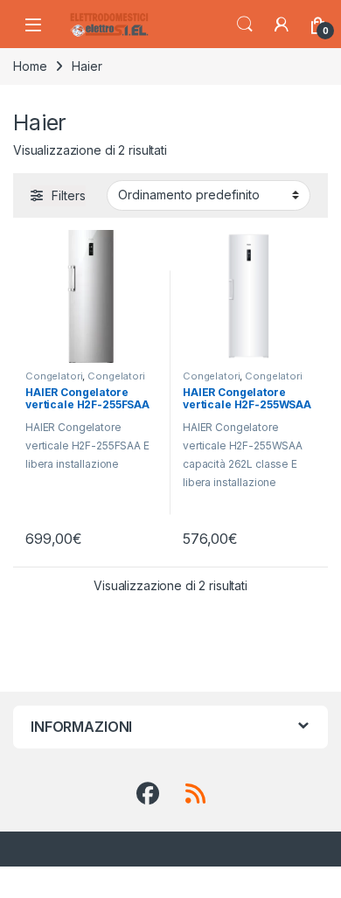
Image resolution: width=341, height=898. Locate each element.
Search (244, 24)
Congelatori (53, 376)
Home (29, 66)
